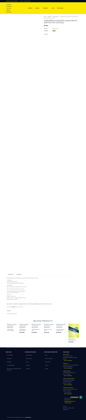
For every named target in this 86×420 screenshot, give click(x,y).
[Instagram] (77, 1)
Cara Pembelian (10, 355)
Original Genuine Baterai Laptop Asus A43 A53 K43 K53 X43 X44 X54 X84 (72, 339)
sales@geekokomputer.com (69, 401)
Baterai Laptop (56, 16)
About (46, 355)
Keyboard (28, 368)
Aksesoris (28, 365)
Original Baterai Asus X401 (36, 330)
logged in (13, 306)
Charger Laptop (29, 355)
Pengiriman (9, 361)
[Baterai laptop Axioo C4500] (49, 326)
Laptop (27, 361)
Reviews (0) (19, 274)
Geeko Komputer (68, 402)
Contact (46, 365)
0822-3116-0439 (67, 392)
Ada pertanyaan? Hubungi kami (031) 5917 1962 (14, 369)
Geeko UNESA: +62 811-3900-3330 (12, 1)
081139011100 (67, 399)
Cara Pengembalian (10, 365)
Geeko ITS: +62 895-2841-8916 (25, 1)
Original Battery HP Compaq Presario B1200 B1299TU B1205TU (60, 330)
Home (45, 16)
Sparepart (49, 16)
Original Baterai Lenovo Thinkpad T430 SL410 (10, 330)
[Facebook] (79, 1)
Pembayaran (9, 358)
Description (11, 274)
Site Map (46, 368)
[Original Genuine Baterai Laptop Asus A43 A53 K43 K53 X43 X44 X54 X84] (73, 331)
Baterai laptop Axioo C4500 (48, 330)
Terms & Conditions (49, 358)
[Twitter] (78, 34)
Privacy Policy (47, 361)
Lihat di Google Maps (68, 360)
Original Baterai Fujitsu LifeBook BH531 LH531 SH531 (23, 330)
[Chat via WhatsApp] (81, 397)
